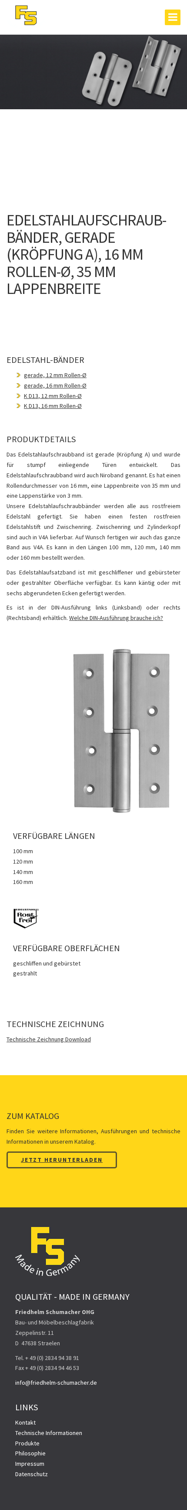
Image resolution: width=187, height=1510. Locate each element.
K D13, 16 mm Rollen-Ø (53, 406)
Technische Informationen (48, 1433)
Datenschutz (31, 1474)
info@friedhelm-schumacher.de (56, 1382)
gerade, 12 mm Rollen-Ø (55, 375)
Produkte (27, 1443)
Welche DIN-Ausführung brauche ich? (116, 618)
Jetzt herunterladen (62, 1160)
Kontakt (25, 1422)
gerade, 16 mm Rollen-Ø (55, 385)
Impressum (29, 1464)
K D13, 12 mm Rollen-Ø (53, 396)
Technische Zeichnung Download (49, 1039)
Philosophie (30, 1453)
